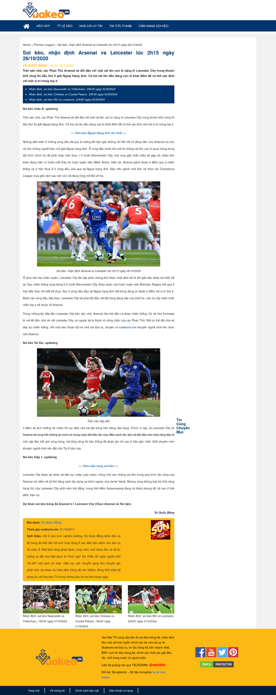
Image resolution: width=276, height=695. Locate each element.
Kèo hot (43, 26)
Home (27, 45)
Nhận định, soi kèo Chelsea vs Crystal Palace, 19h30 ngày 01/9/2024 (73, 94)
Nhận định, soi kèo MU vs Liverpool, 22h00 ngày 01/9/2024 (67, 99)
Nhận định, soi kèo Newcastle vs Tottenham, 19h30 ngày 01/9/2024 (72, 89)
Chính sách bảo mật (87, 690)
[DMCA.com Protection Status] (217, 664)
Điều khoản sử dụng (121, 690)
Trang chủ (33, 690)
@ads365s (157, 664)
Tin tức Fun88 (120, 26)
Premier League (44, 45)
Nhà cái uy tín (90, 26)
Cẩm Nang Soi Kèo (154, 26)
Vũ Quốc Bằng (51, 522)
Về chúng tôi (57, 690)
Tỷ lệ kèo (65, 26)
